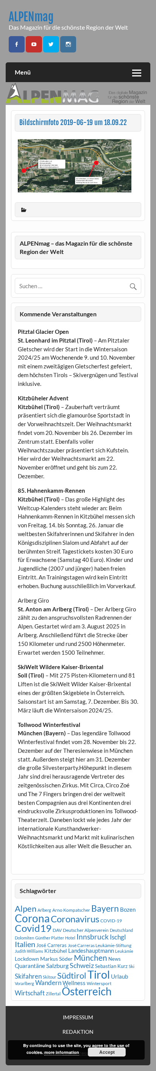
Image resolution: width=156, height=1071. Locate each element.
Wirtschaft (30, 993)
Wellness (74, 982)
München (90, 957)
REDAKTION (78, 1032)
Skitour (49, 976)
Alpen (25, 909)
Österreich (87, 991)
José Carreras (51, 945)
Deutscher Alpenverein (86, 930)
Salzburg (57, 965)
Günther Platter (49, 937)
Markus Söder (56, 958)
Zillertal (53, 993)
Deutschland (121, 930)
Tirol (98, 974)
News (114, 959)
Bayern (105, 908)
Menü (23, 72)
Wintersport (99, 983)
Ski (131, 966)
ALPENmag (31, 17)
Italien (25, 944)
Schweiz (82, 965)
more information (61, 1052)
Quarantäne (30, 965)
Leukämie (124, 951)
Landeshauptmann (91, 950)
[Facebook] (17, 44)
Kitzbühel (55, 951)
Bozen (128, 909)
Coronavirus (75, 918)
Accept (107, 1052)
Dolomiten (24, 937)
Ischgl (118, 937)
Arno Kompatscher (71, 910)
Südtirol (71, 975)
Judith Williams (29, 951)
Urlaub (119, 976)
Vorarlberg (24, 983)
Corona (32, 918)
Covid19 (33, 928)
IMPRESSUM (78, 1017)
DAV (57, 930)
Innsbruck (92, 936)
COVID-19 (111, 920)
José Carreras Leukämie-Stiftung (99, 945)
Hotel (70, 937)
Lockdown (27, 959)
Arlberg (44, 910)
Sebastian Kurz (111, 966)
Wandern (48, 983)
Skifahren (28, 976)
